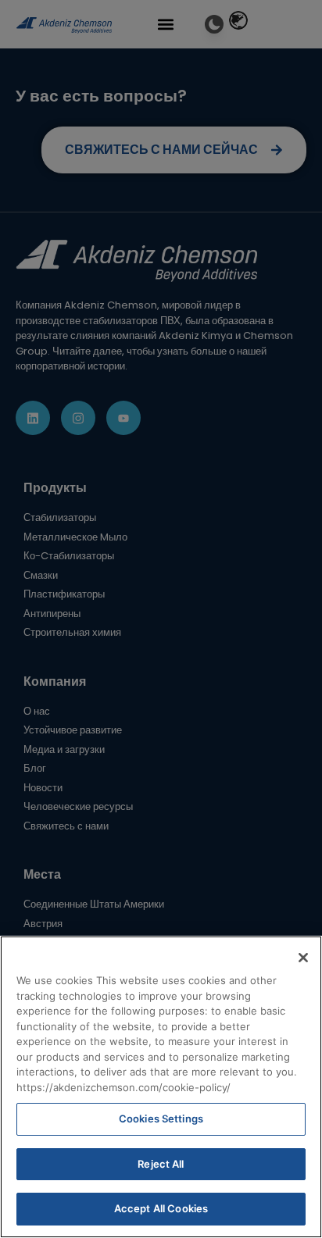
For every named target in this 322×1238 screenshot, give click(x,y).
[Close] (303, 957)
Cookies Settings (161, 1118)
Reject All (161, 1164)
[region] (161, 1087)
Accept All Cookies (161, 1208)
